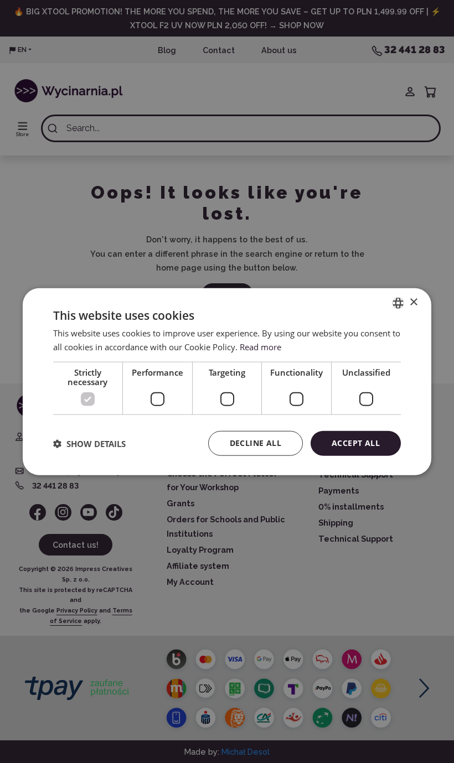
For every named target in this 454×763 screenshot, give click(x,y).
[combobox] (398, 302)
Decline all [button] (255, 443)
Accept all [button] (356, 443)
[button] (89, 443)
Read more (260, 346)
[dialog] (227, 381)
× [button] (413, 302)
